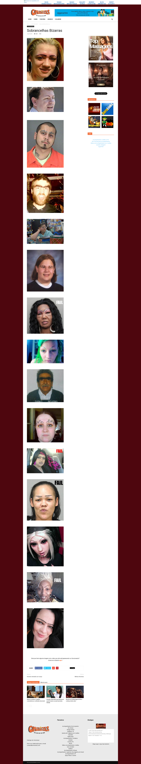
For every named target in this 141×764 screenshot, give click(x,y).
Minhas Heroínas (79, 676)
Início (28, 24)
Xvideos (70, 748)
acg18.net (100, 146)
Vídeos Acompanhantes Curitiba (70, 745)
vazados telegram (101, 145)
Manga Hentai (70, 729)
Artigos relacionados (33, 682)
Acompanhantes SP (70, 754)
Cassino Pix (70, 741)
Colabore (58, 19)
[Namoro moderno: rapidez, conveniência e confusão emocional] (36, 692)
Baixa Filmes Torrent (70, 755)
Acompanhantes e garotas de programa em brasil (70, 752)
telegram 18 (70, 731)
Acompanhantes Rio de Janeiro (70, 726)
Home (29, 19)
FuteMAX (70, 735)
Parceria (42, 19)
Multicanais (71, 736)
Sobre (35, 19)
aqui (60, 660)
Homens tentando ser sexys (34, 676)
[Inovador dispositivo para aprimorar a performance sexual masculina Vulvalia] (55, 692)
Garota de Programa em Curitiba (70, 733)
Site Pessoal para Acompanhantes (101, 141)
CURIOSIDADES (34, 24)
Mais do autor (43, 682)
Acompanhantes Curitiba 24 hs (101, 139)
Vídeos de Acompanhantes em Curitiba (101, 143)
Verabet (70, 740)
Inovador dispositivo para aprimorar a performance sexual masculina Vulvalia (55, 701)
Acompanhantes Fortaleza (71, 738)
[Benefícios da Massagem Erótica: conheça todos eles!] (75, 692)
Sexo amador (70, 747)
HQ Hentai (70, 728)
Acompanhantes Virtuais (70, 750)
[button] (112, 19)
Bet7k (70, 743)
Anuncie (50, 19)
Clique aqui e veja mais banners (101, 744)
